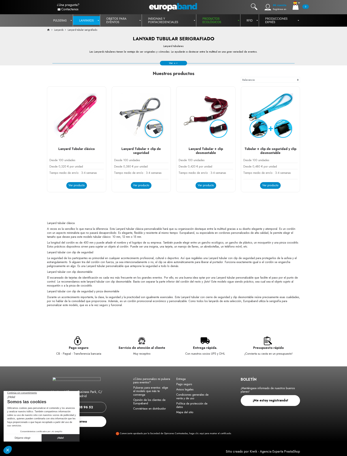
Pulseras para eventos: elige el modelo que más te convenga (150, 391)
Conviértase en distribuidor (149, 408)
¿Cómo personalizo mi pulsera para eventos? (151, 380)
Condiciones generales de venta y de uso (192, 396)
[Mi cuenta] (268, 7)
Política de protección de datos (191, 405)
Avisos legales (185, 389)
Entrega (181, 379)
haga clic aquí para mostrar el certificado (210, 433)
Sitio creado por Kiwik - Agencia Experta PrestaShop (263, 451)
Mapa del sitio (184, 412)
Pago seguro (184, 384)
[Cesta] (296, 6)
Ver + (172, 63)
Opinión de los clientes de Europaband (149, 401)
